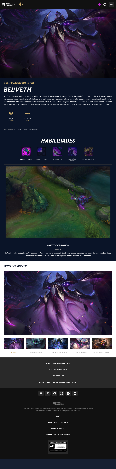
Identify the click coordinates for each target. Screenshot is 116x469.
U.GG (25, 129)
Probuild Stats (33, 129)
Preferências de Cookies (58, 435)
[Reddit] (75, 393)
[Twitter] (47, 393)
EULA (58, 416)
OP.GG (19, 129)
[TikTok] (68, 393)
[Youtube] (41, 393)
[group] (57, 154)
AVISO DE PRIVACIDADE (58, 422)
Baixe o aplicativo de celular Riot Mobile (58, 382)
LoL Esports (58, 376)
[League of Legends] (21, 4)
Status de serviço (58, 369)
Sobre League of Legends (58, 363)
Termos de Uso (58, 428)
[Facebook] (54, 393)
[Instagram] (61, 393)
